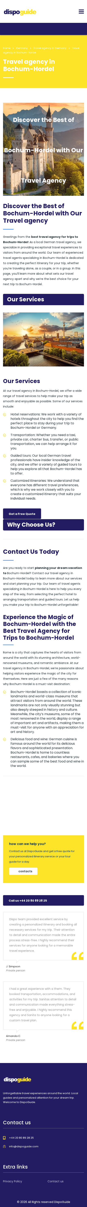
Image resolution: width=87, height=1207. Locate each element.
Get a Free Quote (22, 514)
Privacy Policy (12, 1181)
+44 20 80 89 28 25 (21, 1138)
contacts (25, 871)
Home (6, 48)
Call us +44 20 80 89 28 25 (28, 901)
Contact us (56, 1181)
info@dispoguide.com (23, 1146)
